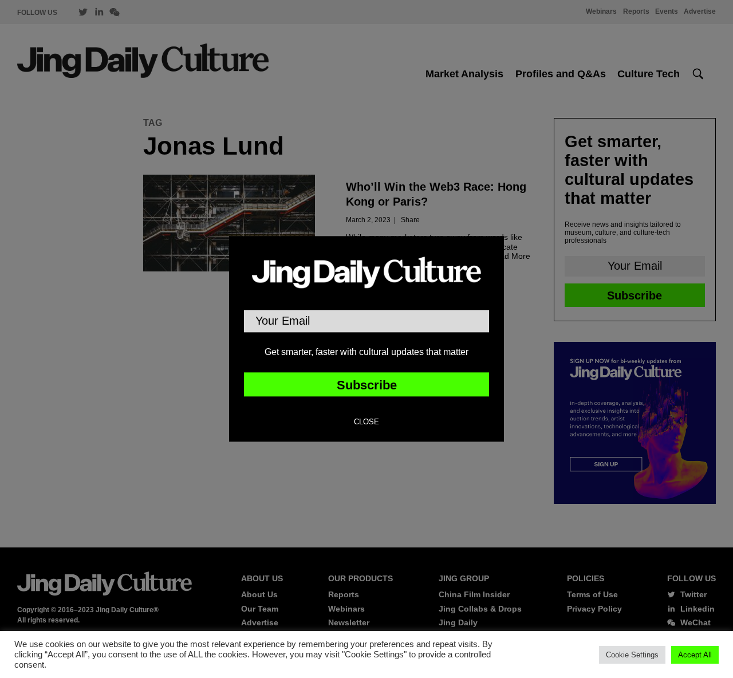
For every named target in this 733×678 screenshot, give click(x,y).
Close (366, 423)
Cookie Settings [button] (632, 655)
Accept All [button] (695, 655)
